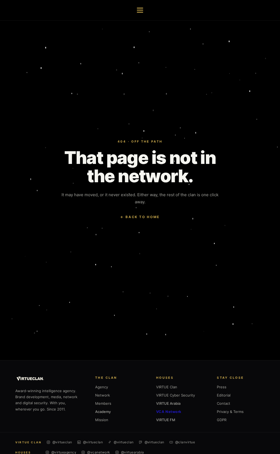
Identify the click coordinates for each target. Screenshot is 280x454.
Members (103, 403)
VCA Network (169, 411)
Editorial (224, 395)
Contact (223, 403)
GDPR (221, 420)
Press (221, 387)
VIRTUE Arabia (168, 403)
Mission (101, 420)
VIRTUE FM (165, 420)
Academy (103, 411)
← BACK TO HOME (140, 217)
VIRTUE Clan (166, 387)
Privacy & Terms (230, 411)
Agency (101, 387)
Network (102, 395)
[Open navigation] (140, 10)
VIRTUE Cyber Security (175, 395)
